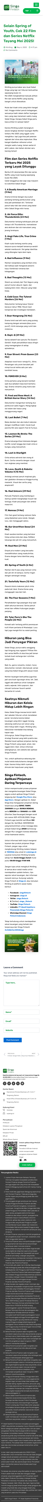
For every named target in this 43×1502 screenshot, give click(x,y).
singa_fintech (26, 901)
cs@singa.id (31, 852)
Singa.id (22, 881)
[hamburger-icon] (36, 5)
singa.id (23, 896)
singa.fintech (22, 898)
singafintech (25, 893)
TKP (27, 11)
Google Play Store (24, 797)
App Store (9, 800)
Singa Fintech (24, 904)
